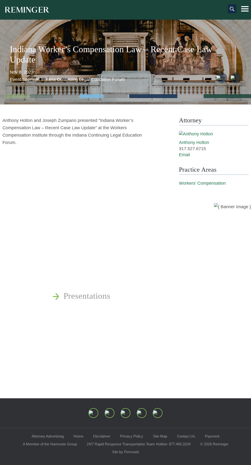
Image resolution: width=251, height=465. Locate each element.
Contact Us (186, 436)
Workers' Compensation (202, 183)
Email (184, 154)
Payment (212, 436)
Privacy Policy (131, 436)
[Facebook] (142, 413)
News (73, 254)
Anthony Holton (194, 142)
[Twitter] (125, 413)
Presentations (86, 296)
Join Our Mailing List (101, 337)
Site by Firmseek (125, 452)
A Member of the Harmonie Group (50, 444)
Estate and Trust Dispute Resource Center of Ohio (151, 309)
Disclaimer (101, 436)
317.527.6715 (192, 148)
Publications (85, 268)
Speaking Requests (96, 323)
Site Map (160, 436)
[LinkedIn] (109, 413)
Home (78, 436)
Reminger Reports (95, 282)
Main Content (109, 6)
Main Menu (245, 9)
